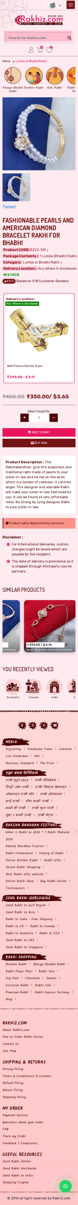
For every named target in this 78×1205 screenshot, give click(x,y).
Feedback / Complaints (19, 1143)
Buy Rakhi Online (53, 881)
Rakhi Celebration (19, 853)
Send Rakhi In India (17, 1175)
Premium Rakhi (17, 992)
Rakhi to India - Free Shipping (29, 919)
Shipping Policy (14, 1097)
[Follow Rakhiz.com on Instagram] (44, 725)
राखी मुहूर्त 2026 (17, 780)
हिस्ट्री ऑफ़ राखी (17, 787)
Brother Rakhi (16, 964)
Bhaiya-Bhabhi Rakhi (49, 964)
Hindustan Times (40, 749)
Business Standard (20, 763)
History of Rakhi (51, 853)
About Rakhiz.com (16, 1030)
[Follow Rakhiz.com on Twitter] (32, 725)
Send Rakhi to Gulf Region (26, 905)
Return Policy (12, 1090)
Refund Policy (12, 1083)
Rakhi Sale (43, 985)
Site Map (9, 1051)
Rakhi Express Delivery (52, 992)
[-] (54, 418)
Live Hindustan (17, 756)
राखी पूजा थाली (43, 808)
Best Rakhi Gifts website (24, 874)
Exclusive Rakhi (17, 985)
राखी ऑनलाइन (51, 794)
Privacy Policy (12, 1069)
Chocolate (32, 978)
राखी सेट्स (45, 815)
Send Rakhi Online (16, 1161)
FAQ (5, 1129)
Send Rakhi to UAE (20, 940)
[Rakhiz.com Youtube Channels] (55, 725)
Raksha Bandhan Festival (25, 846)
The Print (47, 763)
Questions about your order (22, 1122)
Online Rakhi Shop (20, 881)
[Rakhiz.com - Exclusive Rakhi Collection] (39, 19)
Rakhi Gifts (52, 860)
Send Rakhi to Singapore (24, 947)
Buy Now (40, 443)
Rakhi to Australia (19, 933)
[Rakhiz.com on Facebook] (22, 725)
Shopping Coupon (15, 1182)
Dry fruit (12, 978)
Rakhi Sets (47, 971)
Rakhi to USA (49, 933)
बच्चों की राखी (15, 808)
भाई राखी (13, 801)
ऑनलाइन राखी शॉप (20, 794)
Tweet (9, 207)
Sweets (51, 978)
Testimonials (15, 888)
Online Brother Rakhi (22, 860)
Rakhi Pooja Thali (19, 971)
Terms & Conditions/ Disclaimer (26, 1076)
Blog (9, 999)
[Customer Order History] (31, 50)
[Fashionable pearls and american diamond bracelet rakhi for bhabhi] (39, 133)
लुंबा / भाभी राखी (18, 815)
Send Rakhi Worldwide (19, 1168)
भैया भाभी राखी (37, 801)
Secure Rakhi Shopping (23, 867)
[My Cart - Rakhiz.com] (40, 50)
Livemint (65, 749)
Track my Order (14, 1136)
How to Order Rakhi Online (22, 1036)
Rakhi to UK (15, 926)
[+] (24, 418)
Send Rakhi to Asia (20, 912)
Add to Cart (40, 432)
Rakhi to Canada (42, 926)
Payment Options (15, 1115)
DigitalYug (13, 749)
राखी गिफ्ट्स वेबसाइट (51, 787)
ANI (37, 756)
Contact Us (10, 1044)
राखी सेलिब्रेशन (45, 780)
